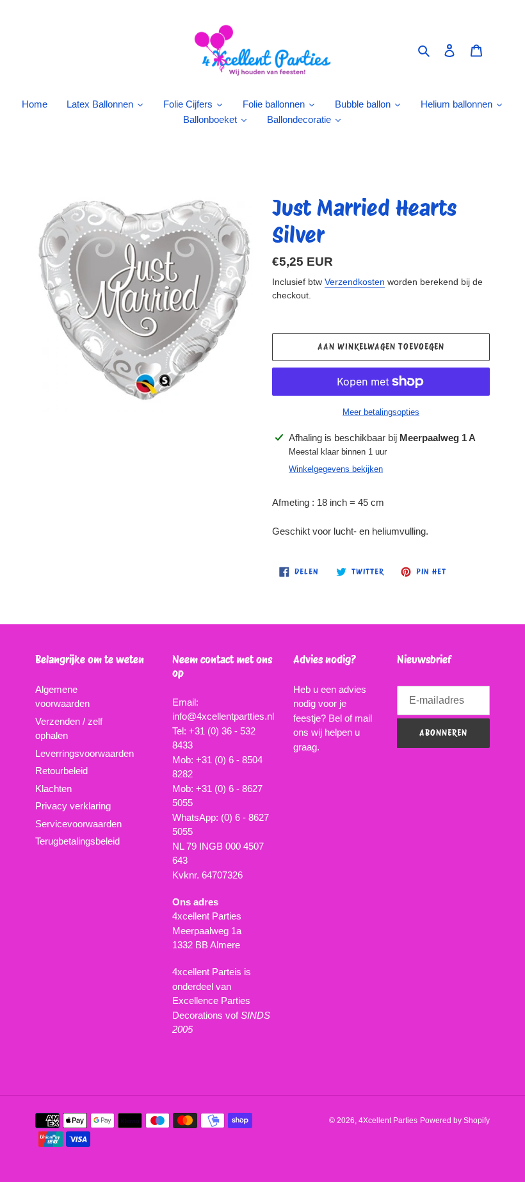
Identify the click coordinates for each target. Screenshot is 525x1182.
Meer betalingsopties (381, 412)
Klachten (53, 788)
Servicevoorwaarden (78, 823)
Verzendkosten (355, 282)
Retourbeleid (61, 770)
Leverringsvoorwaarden (84, 753)
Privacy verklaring (73, 805)
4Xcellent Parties (388, 1120)
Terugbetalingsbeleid (77, 841)
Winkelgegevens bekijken (336, 469)
